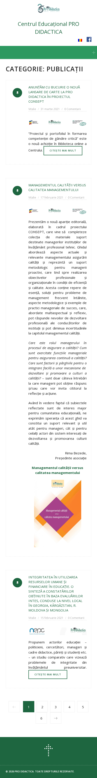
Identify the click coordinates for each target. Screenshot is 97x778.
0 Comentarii (72, 109)
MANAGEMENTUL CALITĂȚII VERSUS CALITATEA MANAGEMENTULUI (57, 187)
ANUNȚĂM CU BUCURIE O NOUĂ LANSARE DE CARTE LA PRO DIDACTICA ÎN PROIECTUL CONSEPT (54, 94)
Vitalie (32, 109)
